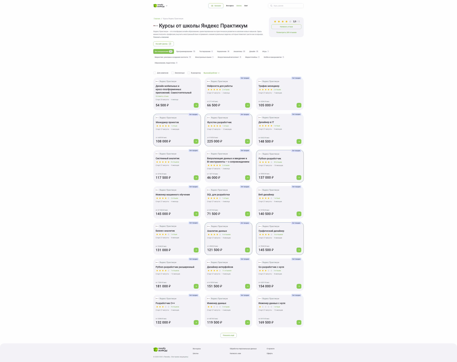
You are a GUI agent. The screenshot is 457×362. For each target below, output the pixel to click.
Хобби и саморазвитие (274, 57)
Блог (246, 6)
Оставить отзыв (162, 96)
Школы (239, 6)
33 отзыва (278, 162)
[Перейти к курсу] (196, 105)
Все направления (163, 51)
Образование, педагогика (166, 63)
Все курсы (230, 6)
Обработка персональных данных (243, 349)
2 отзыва (225, 89)
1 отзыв (174, 126)
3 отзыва (277, 271)
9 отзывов (226, 234)
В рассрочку (196, 73)
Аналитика (239, 51)
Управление (223, 51)
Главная (157, 19)
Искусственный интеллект (229, 57)
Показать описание (161, 37)
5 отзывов (175, 307)
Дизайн (253, 51)
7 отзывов (175, 271)
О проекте (270, 349)
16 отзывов (278, 234)
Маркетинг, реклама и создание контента (173, 57)
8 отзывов (175, 162)
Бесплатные (179, 73)
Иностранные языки (204, 57)
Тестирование (205, 51)
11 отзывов (226, 271)
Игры (265, 51)
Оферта (270, 353)
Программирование (185, 51)
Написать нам (235, 353)
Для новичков (162, 73)
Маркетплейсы (252, 57)
